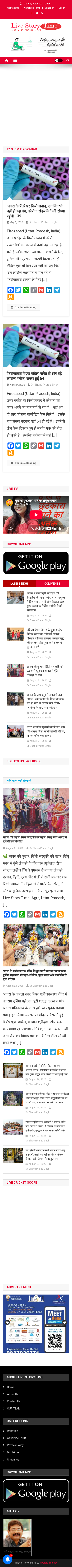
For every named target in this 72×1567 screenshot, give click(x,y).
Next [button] (64, 1323)
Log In (62, 8)
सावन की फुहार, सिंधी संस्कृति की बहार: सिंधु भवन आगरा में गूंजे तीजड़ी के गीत (45, 671)
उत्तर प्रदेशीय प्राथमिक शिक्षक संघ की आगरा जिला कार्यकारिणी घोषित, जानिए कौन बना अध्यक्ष (46, 731)
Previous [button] (8, 1323)
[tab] (19, 583)
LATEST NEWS (19, 583)
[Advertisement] (36, 108)
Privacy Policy (15, 1445)
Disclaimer (13, 1452)
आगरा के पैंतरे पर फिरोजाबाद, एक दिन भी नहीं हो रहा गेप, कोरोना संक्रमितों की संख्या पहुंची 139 (36, 211)
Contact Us (13, 8)
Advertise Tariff (32, 8)
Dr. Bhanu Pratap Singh (43, 222)
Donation (49, 8)
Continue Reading (25, 307)
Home (10, 1387)
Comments (52, 583)
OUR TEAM (14, 1408)
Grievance (13, 1459)
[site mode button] (59, 60)
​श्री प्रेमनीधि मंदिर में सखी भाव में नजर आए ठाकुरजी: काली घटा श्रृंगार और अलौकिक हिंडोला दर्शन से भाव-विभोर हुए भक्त (45, 1154)
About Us (12, 1394)
